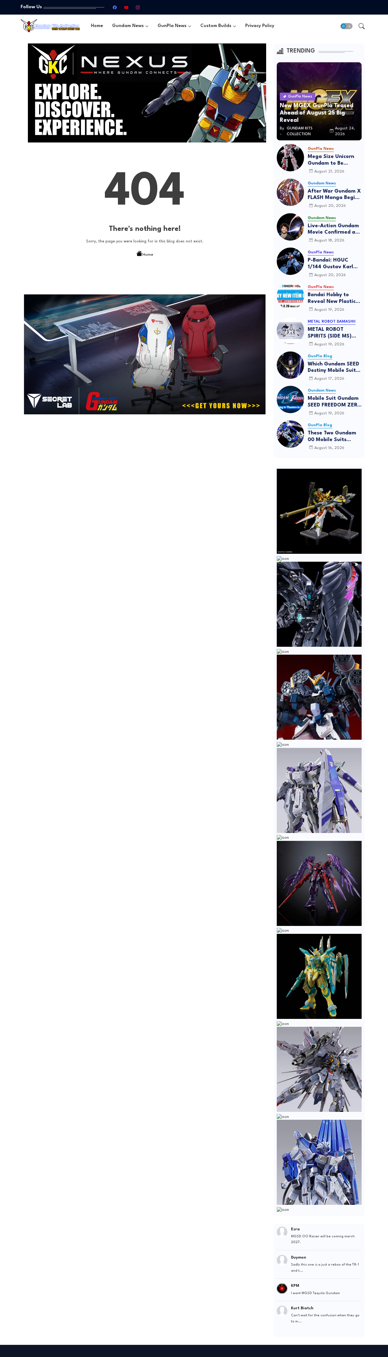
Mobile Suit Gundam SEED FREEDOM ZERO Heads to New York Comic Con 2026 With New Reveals (334, 402)
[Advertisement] (145, 465)
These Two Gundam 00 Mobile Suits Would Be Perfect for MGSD (333, 436)
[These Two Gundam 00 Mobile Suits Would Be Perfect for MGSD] (290, 434)
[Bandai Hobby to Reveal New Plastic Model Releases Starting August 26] (290, 296)
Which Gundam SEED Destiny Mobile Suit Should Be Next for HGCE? (333, 368)
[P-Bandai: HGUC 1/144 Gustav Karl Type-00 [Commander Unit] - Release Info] (290, 261)
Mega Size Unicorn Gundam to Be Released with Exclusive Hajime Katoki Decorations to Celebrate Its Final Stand (334, 160)
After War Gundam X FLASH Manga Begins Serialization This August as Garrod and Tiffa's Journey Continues (334, 195)
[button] (346, 26)
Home (97, 26)
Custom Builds (215, 26)
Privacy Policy (259, 26)
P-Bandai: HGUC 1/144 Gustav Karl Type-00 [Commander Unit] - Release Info (333, 264)
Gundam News (128, 26)
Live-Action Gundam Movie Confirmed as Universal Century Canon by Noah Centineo (333, 229)
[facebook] (114, 7)
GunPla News (172, 26)
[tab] (97, 26)
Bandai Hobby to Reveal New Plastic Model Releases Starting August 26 (332, 298)
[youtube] (126, 7)
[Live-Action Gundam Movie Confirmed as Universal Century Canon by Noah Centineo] (290, 227)
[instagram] (137, 7)
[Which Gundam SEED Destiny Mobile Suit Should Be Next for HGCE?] (290, 365)
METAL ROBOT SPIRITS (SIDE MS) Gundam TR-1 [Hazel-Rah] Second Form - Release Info (334, 333)
